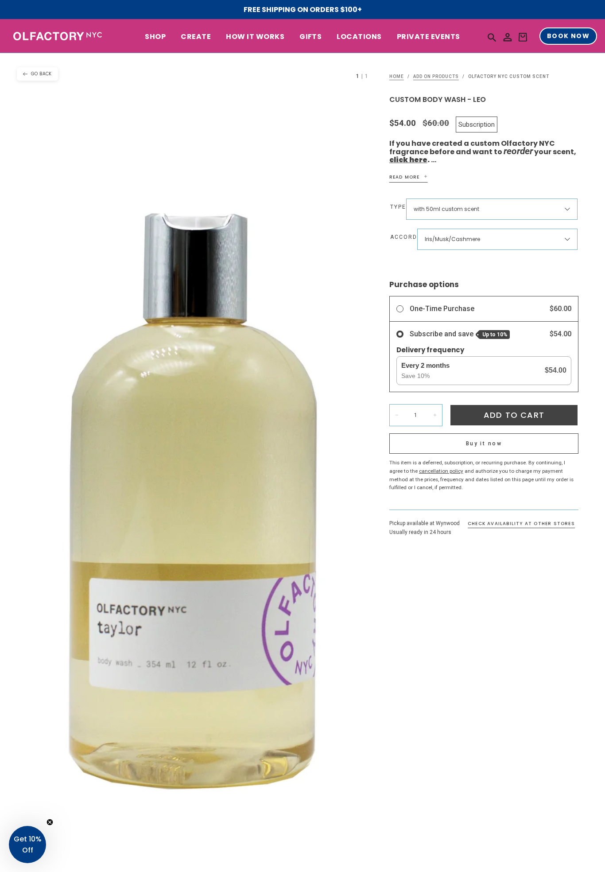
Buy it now (484, 443)
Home (396, 76)
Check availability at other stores (521, 523)
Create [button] (196, 37)
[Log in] (507, 37)
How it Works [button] (255, 37)
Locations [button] (359, 37)
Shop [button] (155, 37)
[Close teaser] (50, 822)
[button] (492, 37)
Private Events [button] (428, 37)
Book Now (568, 36)
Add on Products (436, 76)
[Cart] (522, 37)
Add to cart (514, 414)
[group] (194, 462)
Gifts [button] (310, 37)
